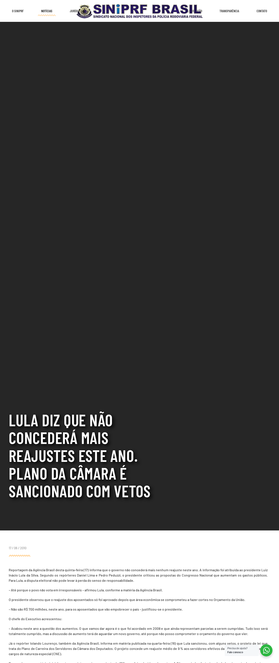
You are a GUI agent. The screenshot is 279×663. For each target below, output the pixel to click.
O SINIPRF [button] (18, 11)
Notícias (46, 11)
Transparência (229, 11)
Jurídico (75, 11)
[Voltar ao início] (139, 11)
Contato (262, 11)
